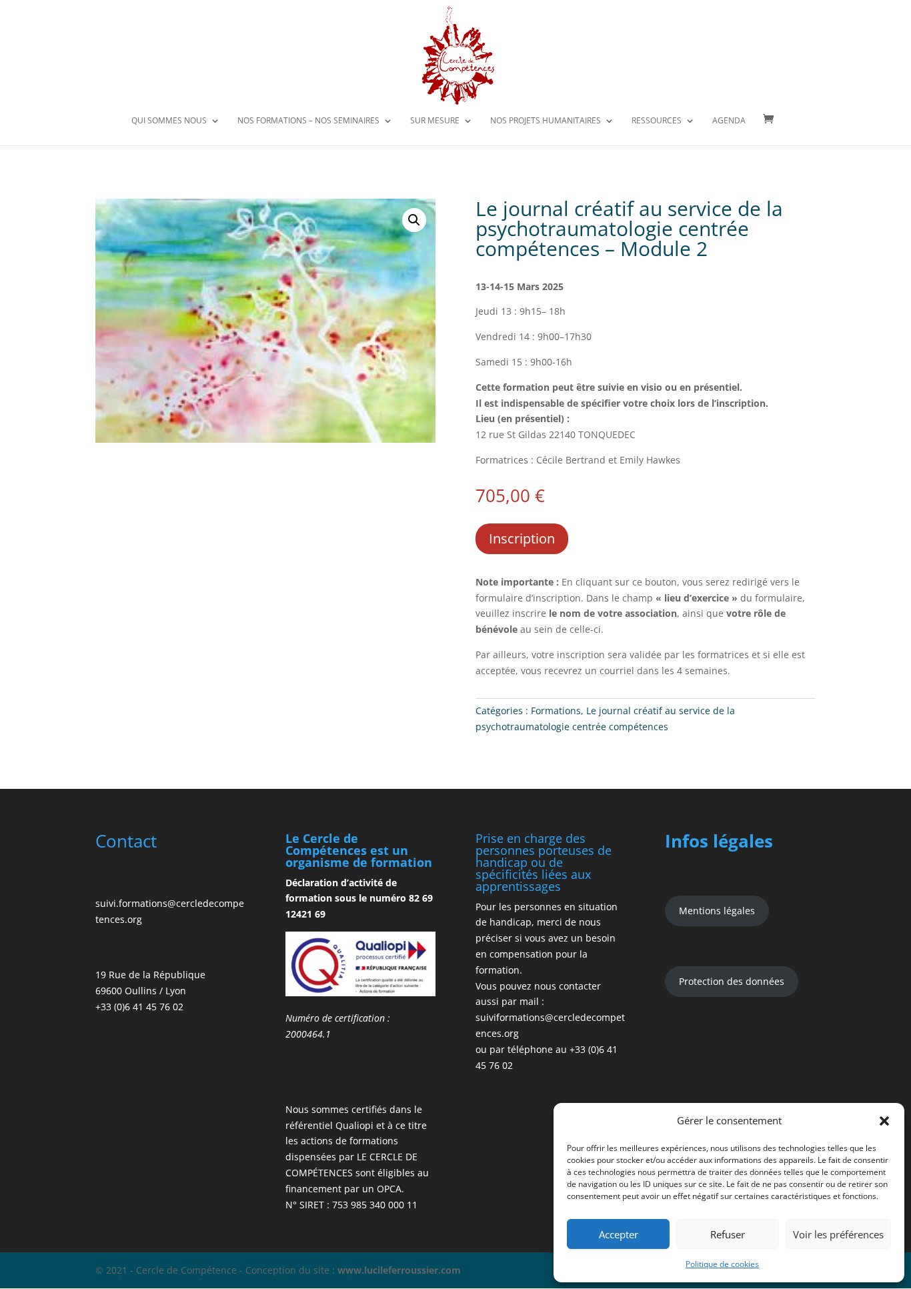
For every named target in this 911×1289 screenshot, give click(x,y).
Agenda (729, 121)
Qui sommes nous (169, 121)
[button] (884, 1121)
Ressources (657, 121)
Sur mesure (435, 121)
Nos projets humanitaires (545, 121)
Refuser (727, 1234)
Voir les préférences (838, 1234)
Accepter (618, 1234)
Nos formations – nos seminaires (308, 121)
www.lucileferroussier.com (399, 1270)
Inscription (522, 538)
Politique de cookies (722, 1264)
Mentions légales (717, 910)
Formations (556, 710)
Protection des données (731, 981)
